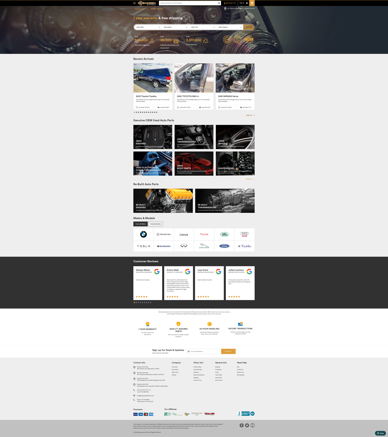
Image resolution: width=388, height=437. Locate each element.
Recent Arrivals (157, 9)
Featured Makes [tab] (140, 224)
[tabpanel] (152, 86)
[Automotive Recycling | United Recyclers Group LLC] (177, 414)
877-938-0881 (145, 399)
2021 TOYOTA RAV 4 (188, 96)
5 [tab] (142, 112)
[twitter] (247, 426)
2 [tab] (136, 112)
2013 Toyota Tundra (146, 96)
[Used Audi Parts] (244, 234)
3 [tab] (138, 112)
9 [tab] (151, 112)
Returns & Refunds (198, 375)
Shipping (195, 377)
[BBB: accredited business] (246, 413)
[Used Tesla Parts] (143, 246)
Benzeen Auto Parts (147, 3)
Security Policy (197, 369)
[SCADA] (186, 414)
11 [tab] (155, 112)
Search (248, 27)
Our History (175, 369)
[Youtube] (252, 426)
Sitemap (217, 367)
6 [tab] (144, 112)
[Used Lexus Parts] (184, 234)
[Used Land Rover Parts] (224, 234)
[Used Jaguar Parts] (204, 246)
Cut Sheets (218, 369)
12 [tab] (157, 112)
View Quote (218, 377)
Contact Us (240, 369)
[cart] (252, 3)
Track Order (218, 375)
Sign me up (228, 351)
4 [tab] (140, 112)
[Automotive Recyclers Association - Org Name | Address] (167, 414)
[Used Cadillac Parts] (244, 246)
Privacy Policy (197, 367)
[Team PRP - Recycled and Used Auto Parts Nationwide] (209, 414)
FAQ (238, 367)
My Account (240, 372)
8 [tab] (149, 112)
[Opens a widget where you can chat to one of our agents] (380, 433)
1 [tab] (134, 112)
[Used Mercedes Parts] (163, 234)
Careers (174, 375)
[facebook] (242, 426)
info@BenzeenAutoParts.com (145, 395)
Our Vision (175, 367)
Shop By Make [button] (140, 9)
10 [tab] (153, 112)
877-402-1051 (149, 401)
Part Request (240, 375)
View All (249, 115)
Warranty (196, 372)
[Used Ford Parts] (224, 246)
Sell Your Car (218, 380)
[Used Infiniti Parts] (184, 246)
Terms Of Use (197, 380)
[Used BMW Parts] (143, 234)
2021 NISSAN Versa (228, 96)
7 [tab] (147, 112)
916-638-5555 (145, 392)
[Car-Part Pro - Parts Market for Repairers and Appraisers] (196, 414)
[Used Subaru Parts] (163, 246)
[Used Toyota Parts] (204, 234)
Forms (217, 372)
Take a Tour (175, 372)
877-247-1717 (146, 390)
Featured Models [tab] (155, 224)
